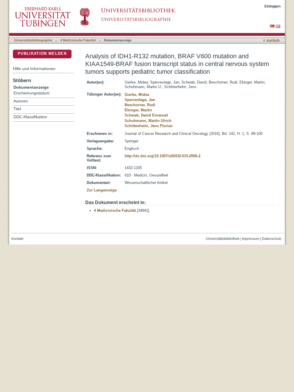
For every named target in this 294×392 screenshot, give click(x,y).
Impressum (250, 239)
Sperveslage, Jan (140, 100)
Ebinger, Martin (138, 110)
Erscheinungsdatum (31, 93)
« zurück (271, 40)
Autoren (20, 101)
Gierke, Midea (137, 94)
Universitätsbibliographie (33, 40)
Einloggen (272, 6)
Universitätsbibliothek (222, 239)
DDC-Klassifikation (30, 117)
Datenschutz (271, 239)
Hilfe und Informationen (34, 68)
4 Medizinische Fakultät (78, 40)
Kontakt (17, 239)
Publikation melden (42, 53)
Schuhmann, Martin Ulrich (148, 121)
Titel (17, 109)
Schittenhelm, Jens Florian (149, 126)
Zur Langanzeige (102, 190)
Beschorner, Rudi (140, 105)
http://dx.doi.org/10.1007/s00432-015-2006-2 (162, 156)
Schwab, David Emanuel (146, 115)
